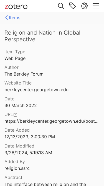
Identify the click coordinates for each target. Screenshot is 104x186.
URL (8, 114)
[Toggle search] (61, 6)
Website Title (18, 83)
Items (14, 17)
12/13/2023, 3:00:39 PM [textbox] (29, 136)
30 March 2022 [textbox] (20, 105)
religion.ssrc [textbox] (17, 168)
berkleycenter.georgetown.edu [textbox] (36, 89)
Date (9, 99)
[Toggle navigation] (96, 6)
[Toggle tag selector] (72, 6)
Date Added (17, 130)
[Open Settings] (84, 6)
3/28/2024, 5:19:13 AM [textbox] (28, 152)
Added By (14, 161)
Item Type (14, 51)
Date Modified (19, 146)
